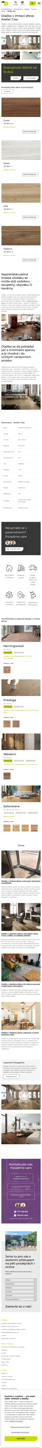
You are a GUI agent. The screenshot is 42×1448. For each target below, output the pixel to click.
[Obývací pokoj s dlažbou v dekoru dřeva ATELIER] (21, 1129)
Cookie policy (6, 1359)
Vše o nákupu (7, 1344)
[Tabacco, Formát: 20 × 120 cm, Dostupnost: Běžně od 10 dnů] (21, 235)
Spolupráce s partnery (8, 1338)
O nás (3, 1370)
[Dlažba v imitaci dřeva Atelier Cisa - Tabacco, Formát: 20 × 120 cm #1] (12, 252)
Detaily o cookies (16, 1421)
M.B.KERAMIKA (6, 9)
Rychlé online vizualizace (9, 1326)
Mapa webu (5, 1362)
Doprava (4, 1350)
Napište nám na (21, 1177)
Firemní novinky (7, 1376)
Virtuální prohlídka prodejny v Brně (13, 1329)
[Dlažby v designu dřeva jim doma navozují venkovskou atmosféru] (21, 967)
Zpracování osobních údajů (10, 1356)
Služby (4, 1320)
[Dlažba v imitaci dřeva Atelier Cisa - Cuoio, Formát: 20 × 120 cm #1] (12, 123)
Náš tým (4, 1373)
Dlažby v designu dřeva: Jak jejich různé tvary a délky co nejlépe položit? (19, 935)
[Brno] (21, 1241)
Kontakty (4, 1365)
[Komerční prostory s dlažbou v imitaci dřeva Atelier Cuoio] (10, 56)
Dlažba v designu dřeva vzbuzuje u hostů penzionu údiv (20, 1034)
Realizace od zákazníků (9, 1388)
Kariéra (3, 1385)
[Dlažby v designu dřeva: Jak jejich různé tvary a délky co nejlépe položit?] (21, 917)
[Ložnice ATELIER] (21, 1097)
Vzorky (3, 1335)
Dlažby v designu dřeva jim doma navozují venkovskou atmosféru (20, 985)
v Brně (21, 1196)
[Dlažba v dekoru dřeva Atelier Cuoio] (31, 56)
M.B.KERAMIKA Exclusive (9, 1332)
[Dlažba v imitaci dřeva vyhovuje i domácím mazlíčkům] (21, 864)
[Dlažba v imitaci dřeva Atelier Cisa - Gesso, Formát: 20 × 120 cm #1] (12, 166)
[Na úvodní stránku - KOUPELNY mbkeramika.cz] (4, 3)
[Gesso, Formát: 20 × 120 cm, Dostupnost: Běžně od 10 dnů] (21, 150)
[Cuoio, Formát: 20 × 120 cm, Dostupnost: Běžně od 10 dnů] (21, 107)
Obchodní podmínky (8, 1379)
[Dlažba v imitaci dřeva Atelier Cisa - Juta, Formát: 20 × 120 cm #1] (12, 209)
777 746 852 (22, 1212)
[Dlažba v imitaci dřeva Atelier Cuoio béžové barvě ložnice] (21, 42)
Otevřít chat (22, 1215)
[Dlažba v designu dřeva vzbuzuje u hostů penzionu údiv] (21, 1016)
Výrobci (4, 1382)
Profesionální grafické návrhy (11, 1323)
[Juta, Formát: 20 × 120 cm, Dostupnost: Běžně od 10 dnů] (21, 193)
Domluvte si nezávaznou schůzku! (13, 1347)
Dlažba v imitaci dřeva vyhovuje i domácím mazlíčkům (21, 882)
